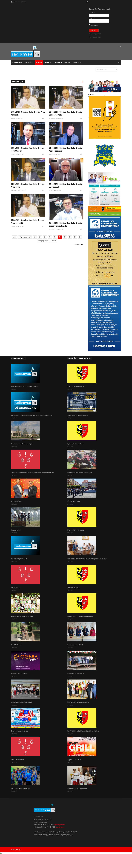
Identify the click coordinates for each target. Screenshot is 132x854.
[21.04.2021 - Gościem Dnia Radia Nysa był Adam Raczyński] (66, 133)
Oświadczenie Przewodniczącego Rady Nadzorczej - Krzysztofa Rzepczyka (31, 415)
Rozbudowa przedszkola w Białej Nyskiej (22, 444)
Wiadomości (28, 62)
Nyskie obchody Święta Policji (75, 444)
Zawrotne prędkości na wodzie (19, 731)
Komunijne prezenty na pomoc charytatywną (79, 472)
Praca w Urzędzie (15, 587)
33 (65, 237)
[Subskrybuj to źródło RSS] (82, 82)
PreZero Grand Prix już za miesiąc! (20, 788)
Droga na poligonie (16, 501)
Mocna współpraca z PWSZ (75, 645)
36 (80, 237)
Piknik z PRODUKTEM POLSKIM (75, 673)
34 (70, 237)
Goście (38, 62)
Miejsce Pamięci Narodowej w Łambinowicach (80, 616)
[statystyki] (66, 853)
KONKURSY (48, 62)
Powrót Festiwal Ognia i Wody (19, 673)
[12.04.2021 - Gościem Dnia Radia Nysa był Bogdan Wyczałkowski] (66, 207)
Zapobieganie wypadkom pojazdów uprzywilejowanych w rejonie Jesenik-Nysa (32, 472)
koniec (54, 241)
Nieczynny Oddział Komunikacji (75, 530)
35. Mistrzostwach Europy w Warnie (77, 788)
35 (75, 237)
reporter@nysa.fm (59, 825)
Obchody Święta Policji (73, 501)
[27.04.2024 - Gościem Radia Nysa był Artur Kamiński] (28, 97)
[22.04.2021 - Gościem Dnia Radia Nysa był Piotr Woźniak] (28, 133)
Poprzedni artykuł (25, 237)
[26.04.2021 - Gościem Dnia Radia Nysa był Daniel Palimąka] (66, 97)
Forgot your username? (95, 37)
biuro (57, 827)
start (14, 237)
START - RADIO (16, 62)
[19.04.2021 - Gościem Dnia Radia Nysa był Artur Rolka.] (28, 169)
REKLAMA (57, 62)
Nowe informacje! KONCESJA (19, 559)
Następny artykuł (43, 241)
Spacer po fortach (16, 530)
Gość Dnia (15, 88)
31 (54, 237)
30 (49, 237)
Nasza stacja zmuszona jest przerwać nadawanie (24, 386)
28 (39, 237)
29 (44, 237)
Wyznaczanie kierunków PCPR (75, 386)
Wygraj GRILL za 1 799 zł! (74, 760)
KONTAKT (67, 62)
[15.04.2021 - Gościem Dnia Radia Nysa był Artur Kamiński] (28, 205)
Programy (76, 62)
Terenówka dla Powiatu (73, 587)
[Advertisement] (46, 71)
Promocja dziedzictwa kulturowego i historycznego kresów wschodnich (87, 559)
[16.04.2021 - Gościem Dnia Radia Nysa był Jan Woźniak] (66, 169)
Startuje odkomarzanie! (17, 760)
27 (34, 237)
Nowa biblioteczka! (16, 645)
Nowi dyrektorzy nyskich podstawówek (78, 702)
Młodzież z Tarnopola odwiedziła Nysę (21, 702)
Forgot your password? (95, 34)
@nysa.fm (61, 827)
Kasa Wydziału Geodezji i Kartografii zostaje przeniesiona (83, 731)
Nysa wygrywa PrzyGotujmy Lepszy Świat (22, 616)
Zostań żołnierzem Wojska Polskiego (77, 415)
